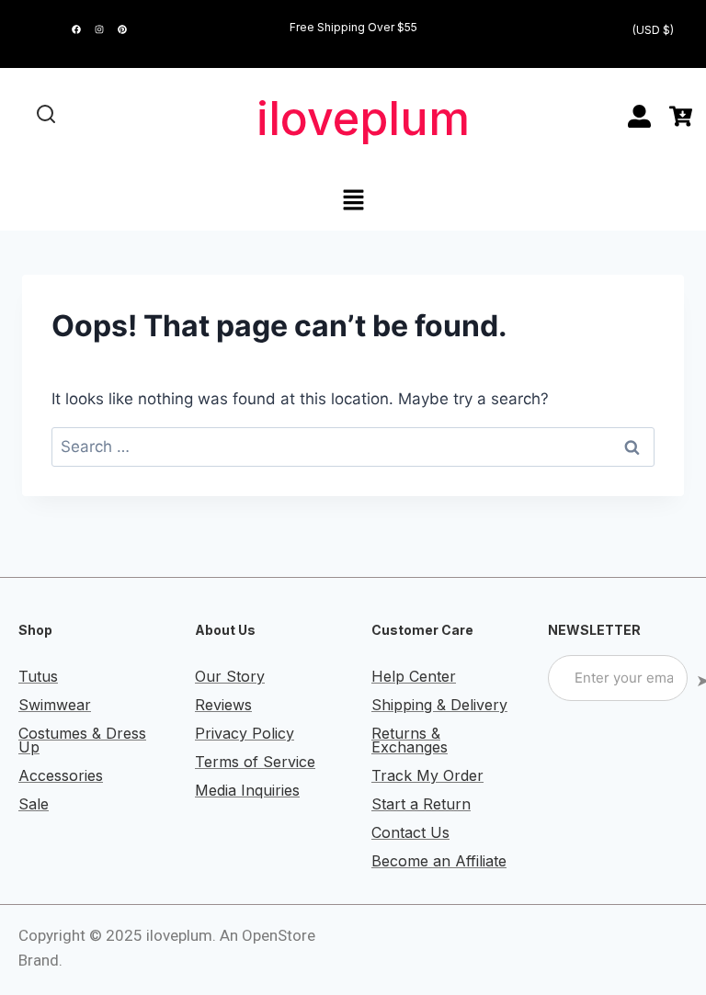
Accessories (60, 775)
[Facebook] (76, 29)
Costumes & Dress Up (82, 740)
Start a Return (421, 804)
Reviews (223, 704)
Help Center (413, 676)
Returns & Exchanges (409, 740)
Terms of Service (255, 761)
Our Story (230, 676)
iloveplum (363, 118)
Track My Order (427, 775)
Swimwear (54, 704)
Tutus (38, 676)
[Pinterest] (122, 29)
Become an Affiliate (439, 861)
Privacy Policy (244, 733)
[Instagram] (99, 29)
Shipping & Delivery (439, 704)
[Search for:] (353, 446)
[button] (353, 200)
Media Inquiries (247, 790)
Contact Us (410, 832)
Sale (33, 804)
